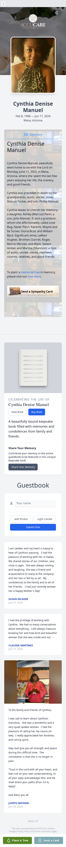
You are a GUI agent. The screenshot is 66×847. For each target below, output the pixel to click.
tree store (34, 276)
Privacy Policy (23, 831)
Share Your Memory (23, 467)
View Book (17, 412)
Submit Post (33, 527)
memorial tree (30, 272)
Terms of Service (42, 831)
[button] (33, 682)
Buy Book (36, 412)
